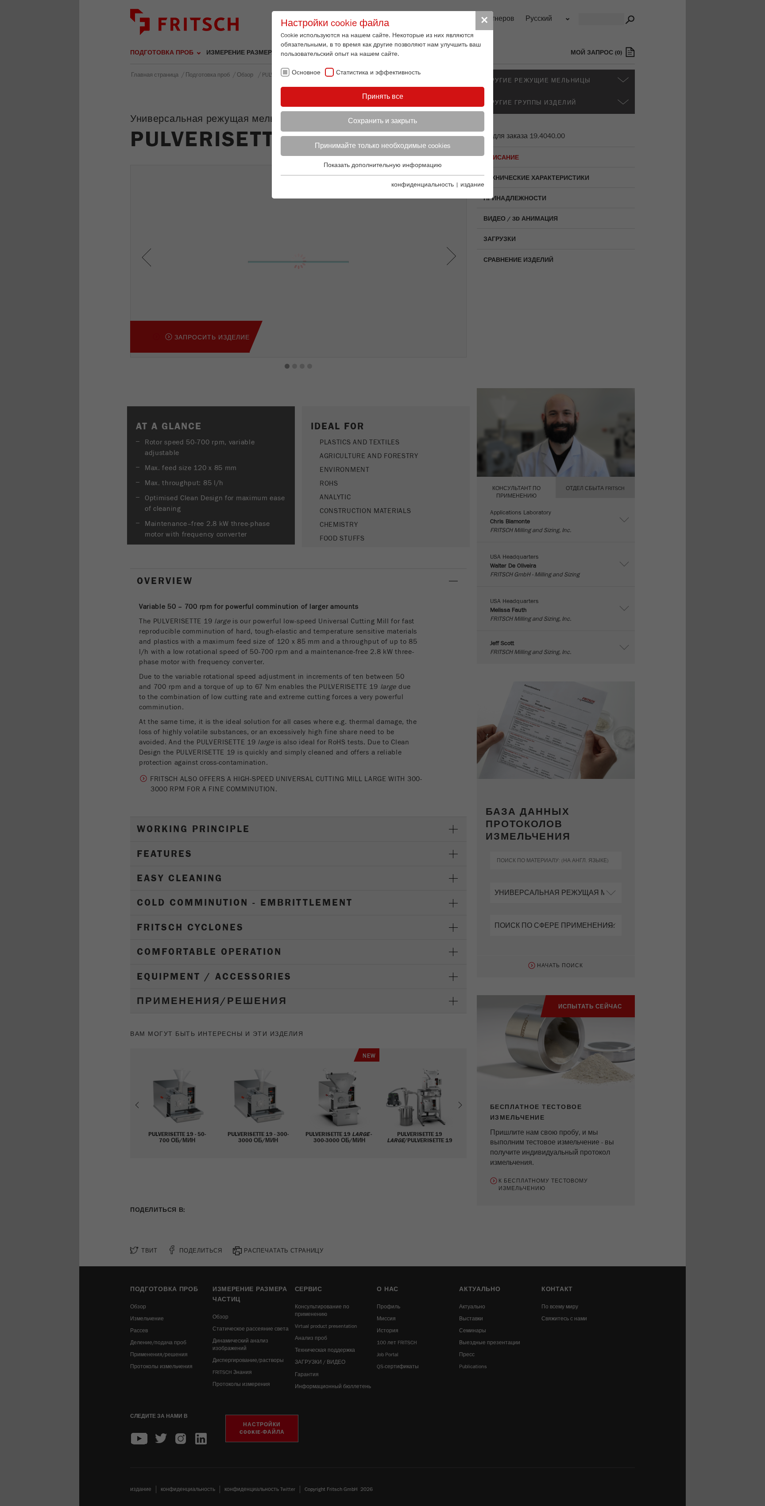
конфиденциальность (422, 184)
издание (472, 184)
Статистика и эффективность (378, 72)
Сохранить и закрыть (382, 121)
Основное (306, 72)
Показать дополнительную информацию (383, 165)
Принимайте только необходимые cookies (382, 146)
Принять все (382, 97)
